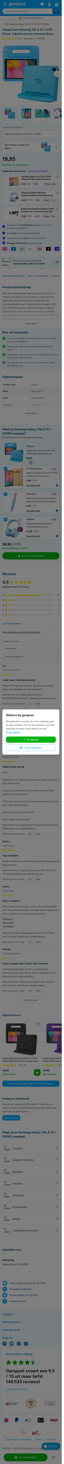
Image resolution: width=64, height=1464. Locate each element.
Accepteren (32, 739)
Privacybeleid (13, 732)
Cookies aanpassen (32, 747)
